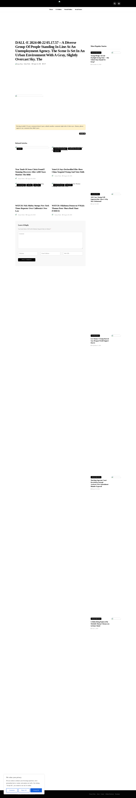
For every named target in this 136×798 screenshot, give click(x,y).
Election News (59, 185)
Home (51, 9)
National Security (74, 148)
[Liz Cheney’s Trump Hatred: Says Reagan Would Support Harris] (116, 404)
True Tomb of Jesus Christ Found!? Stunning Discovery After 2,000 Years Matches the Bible (30, 172)
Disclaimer (117, 794)
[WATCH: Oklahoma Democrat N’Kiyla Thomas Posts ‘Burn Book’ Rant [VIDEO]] (69, 192)
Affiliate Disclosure (109, 794)
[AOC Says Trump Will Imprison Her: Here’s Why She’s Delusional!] (116, 262)
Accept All (36, 790)
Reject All (24, 790)
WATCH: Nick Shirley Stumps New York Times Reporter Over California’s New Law (32, 208)
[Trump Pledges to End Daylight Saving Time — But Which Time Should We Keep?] (116, 121)
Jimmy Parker (27, 64)
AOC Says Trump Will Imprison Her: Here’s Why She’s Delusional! (99, 199)
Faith (19, 148)
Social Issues (78, 9)
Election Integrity (60, 148)
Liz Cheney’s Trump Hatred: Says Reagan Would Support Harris (100, 341)
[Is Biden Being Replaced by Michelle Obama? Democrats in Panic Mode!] (116, 687)
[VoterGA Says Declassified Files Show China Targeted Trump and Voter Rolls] (69, 156)
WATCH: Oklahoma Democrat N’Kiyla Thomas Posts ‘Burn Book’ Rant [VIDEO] (68, 208)
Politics (57, 151)
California (21, 185)
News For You (96, 52)
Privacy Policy (92, 794)
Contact (102, 794)
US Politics (59, 9)
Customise (12, 790)
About (98, 794)
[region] (24, 784)
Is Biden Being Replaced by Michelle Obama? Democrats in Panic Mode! (100, 624)
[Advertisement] (68, 25)
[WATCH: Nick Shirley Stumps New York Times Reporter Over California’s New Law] (32, 192)
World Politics (68, 9)
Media (29, 185)
